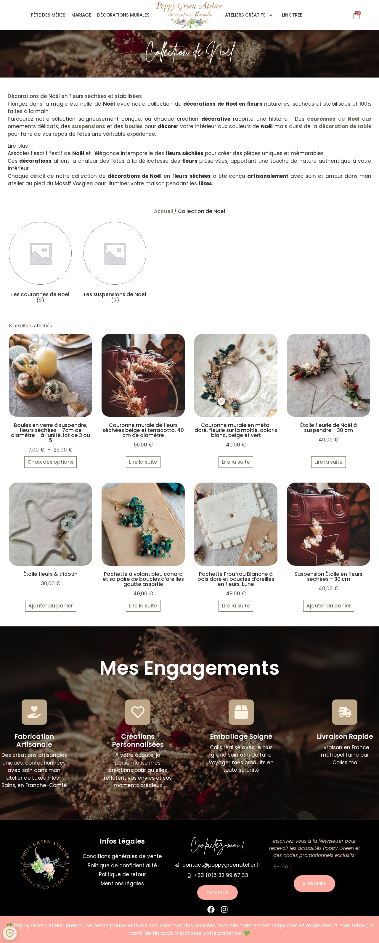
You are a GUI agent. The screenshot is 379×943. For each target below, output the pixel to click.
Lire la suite (143, 461)
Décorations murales (123, 15)
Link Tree (292, 15)
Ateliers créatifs (245, 15)
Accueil (163, 211)
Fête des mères (48, 15)
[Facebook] (211, 909)
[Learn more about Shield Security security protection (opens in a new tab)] (10, 933)
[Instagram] (224, 909)
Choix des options (50, 461)
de (333, 118)
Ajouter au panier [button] (50, 605)
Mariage (81, 15)
